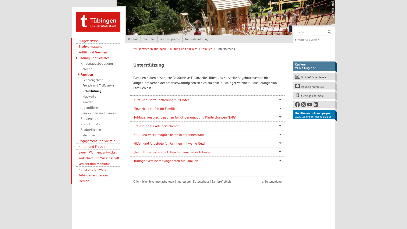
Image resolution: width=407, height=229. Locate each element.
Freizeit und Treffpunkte (98, 85)
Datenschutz (201, 181)
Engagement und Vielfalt (96, 141)
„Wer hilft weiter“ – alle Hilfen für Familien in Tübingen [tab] (173, 152)
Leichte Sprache (170, 39)
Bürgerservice (88, 41)
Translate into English (199, 39)
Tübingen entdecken (93, 175)
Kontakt (88, 102)
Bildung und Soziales (93, 58)
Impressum (184, 181)
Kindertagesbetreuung (97, 63)
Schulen (86, 69)
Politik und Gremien (92, 52)
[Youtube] (310, 105)
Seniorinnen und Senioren (99, 113)
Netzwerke (89, 96)
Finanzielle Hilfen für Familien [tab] (155, 108)
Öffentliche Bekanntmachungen (153, 181)
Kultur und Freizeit (91, 146)
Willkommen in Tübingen (150, 49)
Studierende (89, 118)
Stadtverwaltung (90, 46)
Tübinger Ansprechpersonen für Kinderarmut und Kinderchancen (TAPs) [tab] (185, 117)
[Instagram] (304, 105)
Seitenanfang (273, 181)
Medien (83, 181)
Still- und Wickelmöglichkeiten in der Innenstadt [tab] (169, 135)
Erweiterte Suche (307, 40)
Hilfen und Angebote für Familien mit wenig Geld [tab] (169, 143)
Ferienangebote (93, 80)
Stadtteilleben (91, 129)
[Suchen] (329, 32)
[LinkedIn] (316, 105)
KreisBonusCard (92, 124)
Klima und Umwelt (92, 169)
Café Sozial (89, 135)
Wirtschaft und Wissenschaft (98, 158)
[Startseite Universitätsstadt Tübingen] (98, 21)
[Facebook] (297, 105)
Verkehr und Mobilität (94, 164)
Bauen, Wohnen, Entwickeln (98, 152)
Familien (87, 74)
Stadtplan (149, 39)
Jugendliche (89, 107)
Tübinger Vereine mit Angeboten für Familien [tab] (166, 161)
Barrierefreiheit (221, 181)
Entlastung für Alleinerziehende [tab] (156, 126)
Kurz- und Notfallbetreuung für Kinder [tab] (161, 100)
